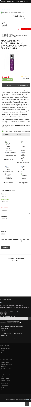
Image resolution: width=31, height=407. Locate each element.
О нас (2, 350)
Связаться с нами (5, 362)
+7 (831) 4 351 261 (18, 16)
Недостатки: (4, 207)
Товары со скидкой (5, 378)
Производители (4, 371)
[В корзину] (11, 269)
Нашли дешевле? (7, 79)
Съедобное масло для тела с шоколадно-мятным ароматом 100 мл (13, 272)
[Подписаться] (29, 318)
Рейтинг (3, 231)
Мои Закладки (4, 387)
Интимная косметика (8, 34)
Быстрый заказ (23, 85)
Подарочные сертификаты (6, 374)
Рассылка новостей (5, 389)
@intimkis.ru (4, 335)
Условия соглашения (5, 357)
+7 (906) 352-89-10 (6, 333)
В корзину (9, 85)
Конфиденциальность (5, 354)
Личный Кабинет (4, 383)
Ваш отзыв (4, 216)
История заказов (4, 385)
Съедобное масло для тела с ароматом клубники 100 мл (13, 297)
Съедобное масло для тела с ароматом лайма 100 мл (15, 284)
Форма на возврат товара (6, 364)
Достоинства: (5, 199)
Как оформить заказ (5, 348)
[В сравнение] (19, 269)
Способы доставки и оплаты (22, 131)
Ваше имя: (4, 194)
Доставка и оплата (5, 352)
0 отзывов (26, 78)
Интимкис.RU (28, 399)
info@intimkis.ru (4, 328)
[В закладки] (15, 269)
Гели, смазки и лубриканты (11, 33)
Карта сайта (3, 366)
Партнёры (3, 376)
